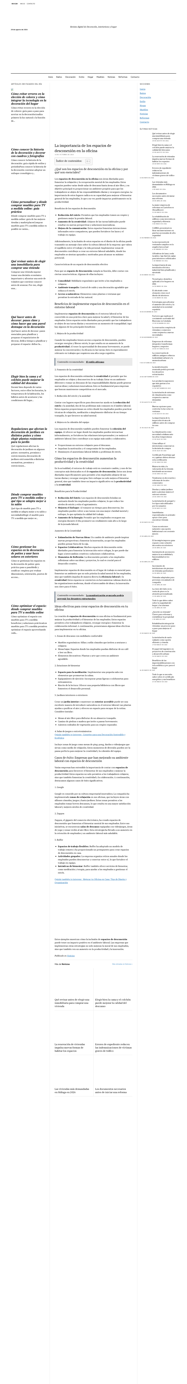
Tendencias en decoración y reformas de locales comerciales (164, 480)
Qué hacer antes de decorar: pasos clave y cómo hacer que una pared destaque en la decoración (28, 321)
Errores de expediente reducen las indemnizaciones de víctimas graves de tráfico (113, 1047)
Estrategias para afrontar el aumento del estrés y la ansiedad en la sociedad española (163, 306)
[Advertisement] (93, 51)
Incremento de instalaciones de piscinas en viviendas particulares (162, 568)
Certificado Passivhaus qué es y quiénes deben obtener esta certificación (163, 457)
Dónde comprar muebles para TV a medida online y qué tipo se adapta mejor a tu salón (28, 499)
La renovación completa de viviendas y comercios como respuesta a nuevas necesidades (163, 331)
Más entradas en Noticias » (122, 964)
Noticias (111, 76)
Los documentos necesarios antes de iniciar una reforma (111, 1090)
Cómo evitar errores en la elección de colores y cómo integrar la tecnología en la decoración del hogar (28, 98)
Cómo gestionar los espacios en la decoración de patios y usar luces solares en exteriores (27, 551)
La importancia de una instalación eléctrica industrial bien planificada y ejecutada (164, 269)
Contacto (31, 4)
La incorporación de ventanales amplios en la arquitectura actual (163, 244)
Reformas (122, 76)
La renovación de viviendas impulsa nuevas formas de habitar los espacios (70, 1047)
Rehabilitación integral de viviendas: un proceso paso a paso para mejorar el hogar (163, 627)
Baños (59, 76)
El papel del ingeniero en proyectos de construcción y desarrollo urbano (163, 651)
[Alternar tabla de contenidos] (86, 161)
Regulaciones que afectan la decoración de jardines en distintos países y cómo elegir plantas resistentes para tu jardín (29, 435)
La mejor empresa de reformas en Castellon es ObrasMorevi (163, 207)
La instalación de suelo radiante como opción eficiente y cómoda (162, 640)
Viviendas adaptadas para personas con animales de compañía (163, 580)
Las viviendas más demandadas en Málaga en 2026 (72, 1090)
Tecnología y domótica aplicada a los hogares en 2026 (163, 281)
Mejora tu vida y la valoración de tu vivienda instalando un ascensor (162, 469)
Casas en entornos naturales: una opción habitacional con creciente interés (163, 530)
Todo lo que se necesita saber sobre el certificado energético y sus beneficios (163, 677)
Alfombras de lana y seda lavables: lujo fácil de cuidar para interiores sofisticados (164, 256)
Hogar (90, 76)
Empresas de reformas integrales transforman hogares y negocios (162, 344)
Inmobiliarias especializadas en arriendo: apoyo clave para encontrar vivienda (164, 516)
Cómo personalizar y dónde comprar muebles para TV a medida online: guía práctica (29, 206)
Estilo (81, 76)
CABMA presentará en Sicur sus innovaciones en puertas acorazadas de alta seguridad (164, 232)
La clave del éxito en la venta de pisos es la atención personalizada (162, 591)
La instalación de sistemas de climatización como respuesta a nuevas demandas (163, 396)
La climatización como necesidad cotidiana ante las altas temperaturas (162, 434)
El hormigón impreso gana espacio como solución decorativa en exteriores (163, 543)
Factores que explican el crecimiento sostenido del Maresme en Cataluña (163, 318)
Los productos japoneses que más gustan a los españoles (163, 383)
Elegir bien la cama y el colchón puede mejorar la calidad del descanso (27, 380)
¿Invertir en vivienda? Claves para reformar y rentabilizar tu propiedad (163, 614)
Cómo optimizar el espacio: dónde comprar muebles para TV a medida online (29, 609)
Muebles (100, 76)
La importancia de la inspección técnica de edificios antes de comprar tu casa (163, 422)
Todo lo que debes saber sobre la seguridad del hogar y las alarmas (162, 603)
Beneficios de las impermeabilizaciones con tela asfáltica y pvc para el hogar (163, 664)
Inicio (22, 4)
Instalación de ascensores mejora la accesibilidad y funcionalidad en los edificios (163, 556)
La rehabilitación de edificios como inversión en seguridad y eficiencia (163, 219)
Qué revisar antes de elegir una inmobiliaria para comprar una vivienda (28, 264)
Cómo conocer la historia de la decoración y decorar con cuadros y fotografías (28, 153)
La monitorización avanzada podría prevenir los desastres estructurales (163, 371)
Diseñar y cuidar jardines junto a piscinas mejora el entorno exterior (163, 492)
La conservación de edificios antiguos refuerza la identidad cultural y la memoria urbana (163, 357)
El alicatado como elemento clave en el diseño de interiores (161, 293)
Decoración (70, 76)
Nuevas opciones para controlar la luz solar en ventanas (162, 409)
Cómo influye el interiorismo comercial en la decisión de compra (163, 446)
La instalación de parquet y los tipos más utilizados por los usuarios (163, 503)
